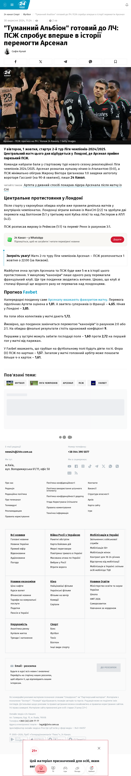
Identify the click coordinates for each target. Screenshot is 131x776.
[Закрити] (99, 748)
